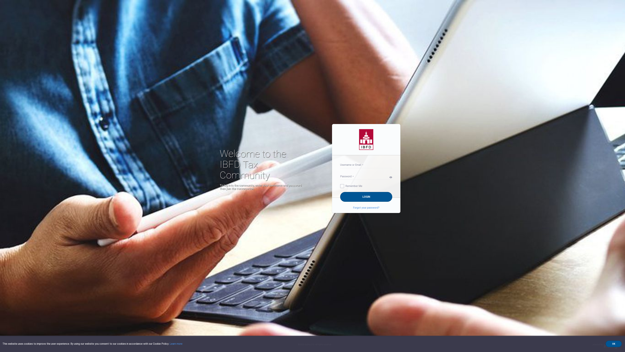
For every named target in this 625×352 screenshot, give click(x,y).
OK (613, 344)
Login (366, 196)
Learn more (176, 343)
